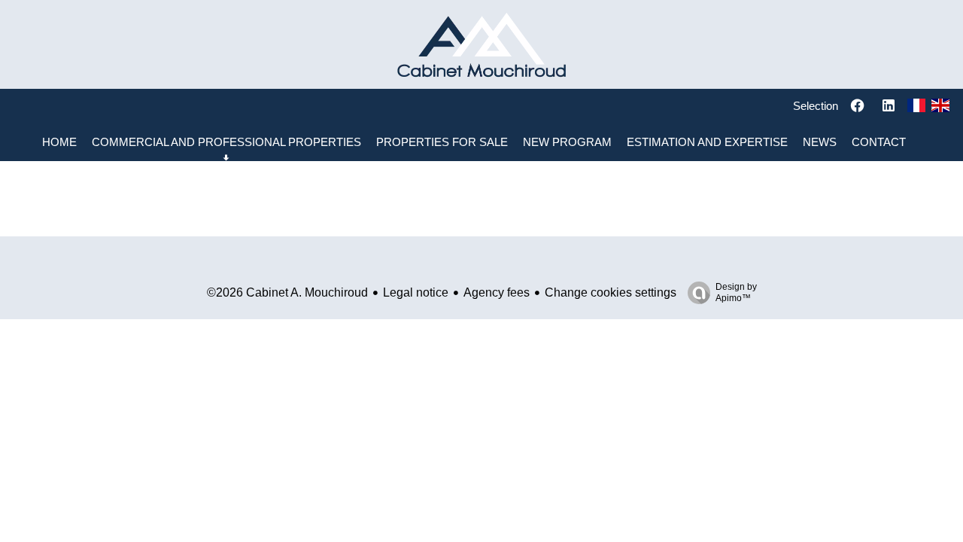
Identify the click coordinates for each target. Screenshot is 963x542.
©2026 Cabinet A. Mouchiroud (287, 292)
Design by (736, 292)
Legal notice (415, 292)
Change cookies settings (610, 292)
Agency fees (496, 292)
